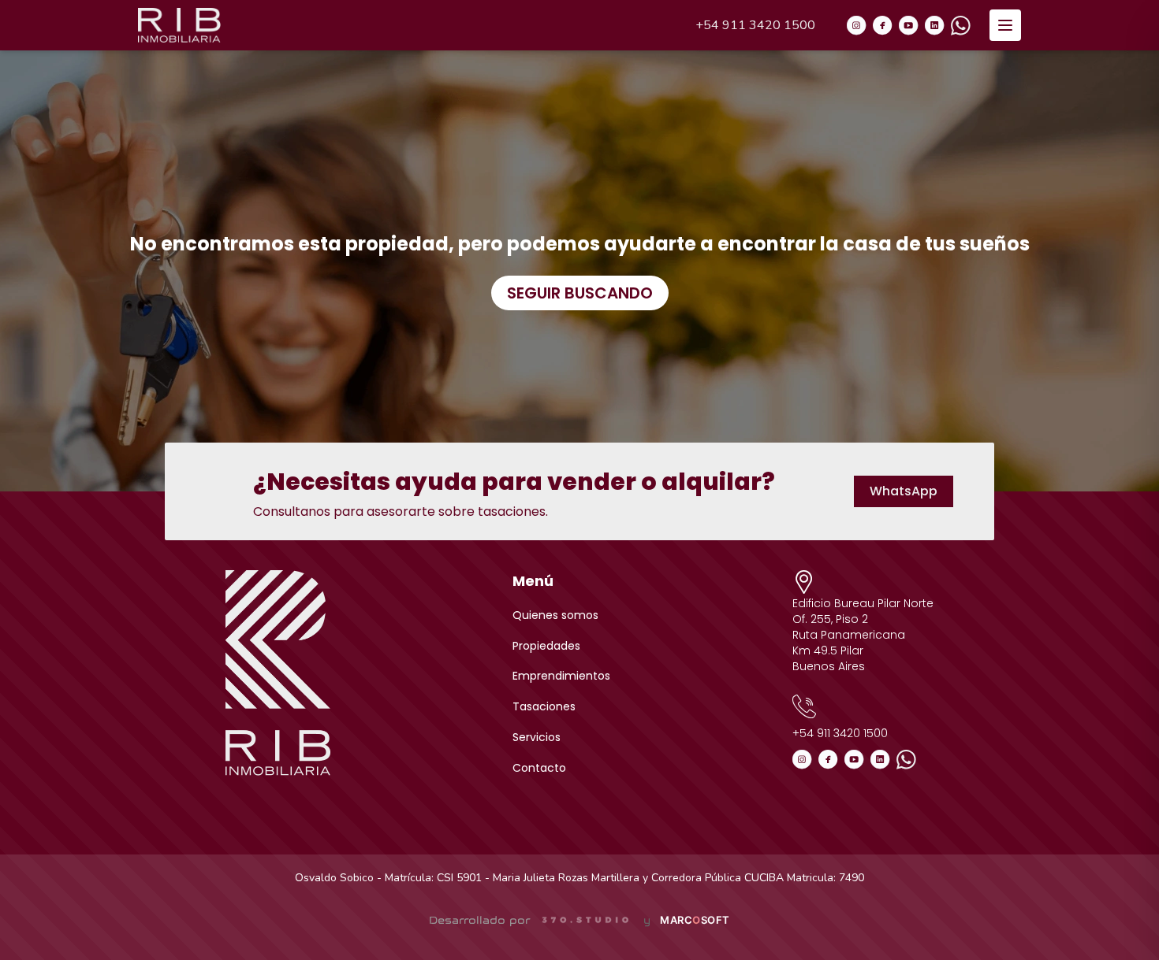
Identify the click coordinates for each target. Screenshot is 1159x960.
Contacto (539, 768)
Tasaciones (544, 706)
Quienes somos (555, 615)
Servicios (536, 737)
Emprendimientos (561, 676)
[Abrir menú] (1005, 25)
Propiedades (546, 646)
